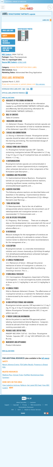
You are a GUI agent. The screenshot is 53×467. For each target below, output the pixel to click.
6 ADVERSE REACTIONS (13, 189)
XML (27, 89)
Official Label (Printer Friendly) (13, 93)
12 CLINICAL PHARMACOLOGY (15, 260)
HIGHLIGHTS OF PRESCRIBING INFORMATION (19, 100)
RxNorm (23, 385)
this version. (40, 84)
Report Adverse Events (10, 364)
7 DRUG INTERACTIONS (13, 203)
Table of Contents (12, 114)
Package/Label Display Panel (16, 330)
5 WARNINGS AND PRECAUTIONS (16, 175)
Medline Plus (7, 375)
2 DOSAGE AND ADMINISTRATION (16, 132)
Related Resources (6, 42)
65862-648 (22, 62)
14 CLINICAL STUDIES (12, 288)
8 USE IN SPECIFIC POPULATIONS (16, 217)
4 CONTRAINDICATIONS (13, 161)
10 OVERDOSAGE (11, 231)
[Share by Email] (45, 413)
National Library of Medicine (16, 1)
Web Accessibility (36, 405)
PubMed (27, 375)
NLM (19, 410)
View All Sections (8, 98)
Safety (4, 36)
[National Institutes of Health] (3, 1)
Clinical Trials (18, 375)
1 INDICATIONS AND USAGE (14, 121)
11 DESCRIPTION (11, 246)
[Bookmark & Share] (47, 413)
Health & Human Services (32, 410)
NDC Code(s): (7, 54)
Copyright (16, 405)
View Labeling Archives (11, 385)
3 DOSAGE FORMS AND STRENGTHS (17, 147)
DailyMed (26, 7)
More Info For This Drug (7, 49)
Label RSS (46, 20)
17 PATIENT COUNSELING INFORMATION (18, 316)
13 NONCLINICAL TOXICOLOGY (15, 274)
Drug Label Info (7, 30)
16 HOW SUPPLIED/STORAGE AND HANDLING (19, 302)
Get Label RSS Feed (34, 385)
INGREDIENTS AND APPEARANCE (16, 342)
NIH (12, 410)
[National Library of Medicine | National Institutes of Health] (26, 398)
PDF (23, 89)
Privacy (24, 405)
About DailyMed (21, 402)
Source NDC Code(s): (9, 62)
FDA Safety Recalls (26, 364)
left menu (45, 358)
